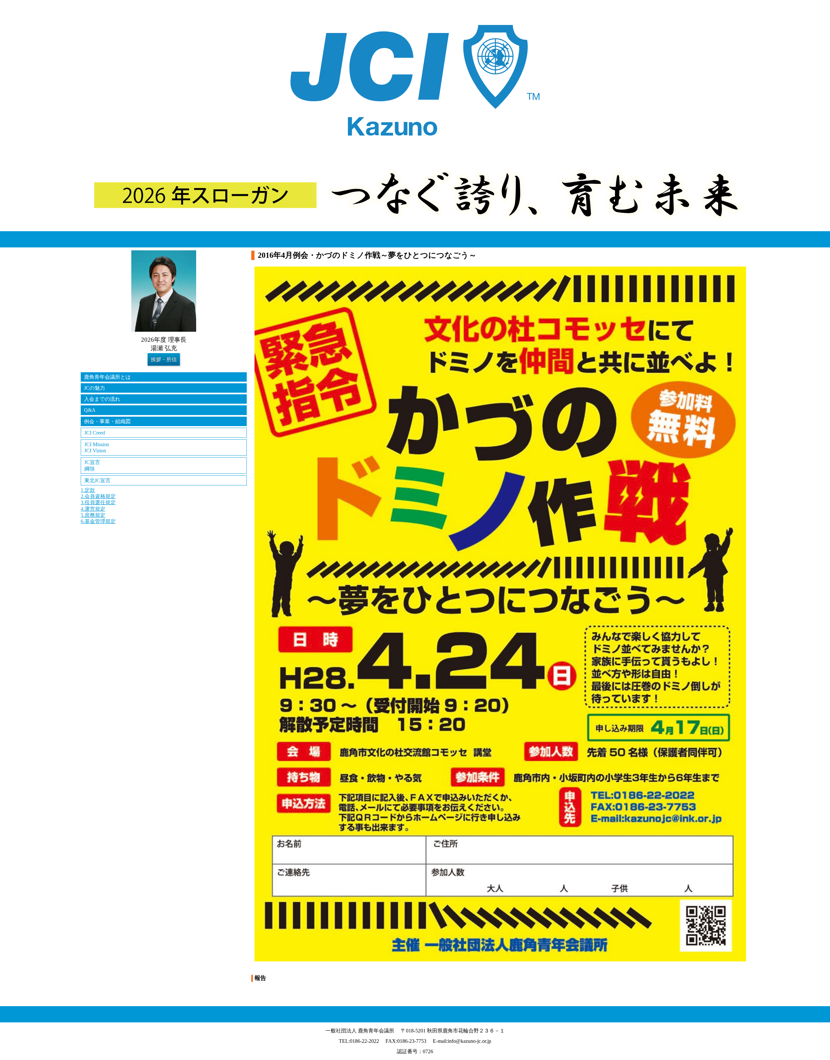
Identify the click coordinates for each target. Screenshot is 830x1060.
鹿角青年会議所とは (107, 377)
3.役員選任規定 (98, 502)
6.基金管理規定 (98, 521)
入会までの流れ (102, 399)
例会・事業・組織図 (107, 421)
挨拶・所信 (164, 359)
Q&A (90, 410)
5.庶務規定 (93, 515)
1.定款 (88, 490)
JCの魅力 (94, 388)
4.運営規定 (93, 509)
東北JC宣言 (97, 480)
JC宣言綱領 (92, 465)
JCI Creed (94, 432)
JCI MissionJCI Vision (96, 447)
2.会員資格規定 (98, 496)
